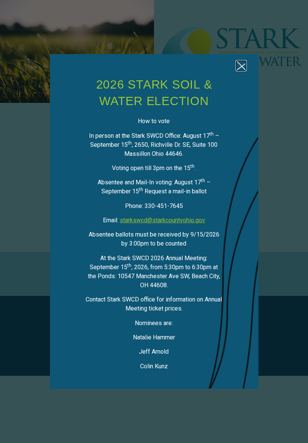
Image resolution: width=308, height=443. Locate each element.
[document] (154, 221)
